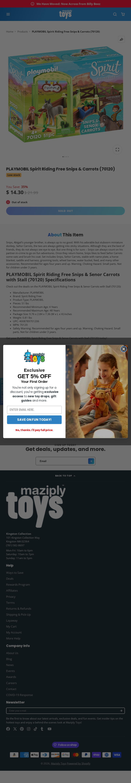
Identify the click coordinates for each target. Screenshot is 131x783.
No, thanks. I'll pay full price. (34, 430)
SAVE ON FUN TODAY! (34, 419)
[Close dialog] (124, 349)
